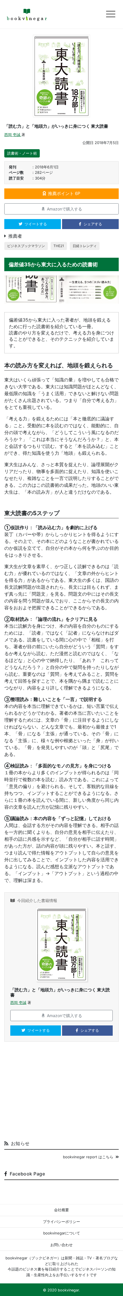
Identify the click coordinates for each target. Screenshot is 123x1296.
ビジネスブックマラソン (26, 246)
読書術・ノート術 (22, 153)
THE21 (58, 246)
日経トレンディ (85, 246)
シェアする (93, 224)
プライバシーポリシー (61, 1221)
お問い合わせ (61, 1244)
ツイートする (36, 224)
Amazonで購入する (64, 208)
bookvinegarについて (61, 1233)
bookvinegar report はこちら (88, 1157)
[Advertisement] (61, 1093)
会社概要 (61, 1210)
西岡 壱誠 (12, 134)
